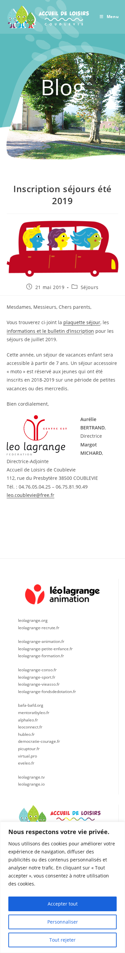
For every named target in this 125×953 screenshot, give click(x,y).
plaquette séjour (81, 322)
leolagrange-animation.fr (41, 641)
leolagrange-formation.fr (41, 656)
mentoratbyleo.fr (33, 712)
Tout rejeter (62, 940)
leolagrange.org (33, 620)
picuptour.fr (29, 749)
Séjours (90, 287)
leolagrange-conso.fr (37, 670)
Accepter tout (63, 904)
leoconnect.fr (30, 727)
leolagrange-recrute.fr (38, 628)
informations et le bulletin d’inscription (50, 331)
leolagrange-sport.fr (36, 677)
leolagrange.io (31, 784)
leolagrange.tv (31, 777)
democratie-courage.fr (39, 741)
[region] (62, 887)
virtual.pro (27, 756)
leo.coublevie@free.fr (30, 495)
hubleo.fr (26, 734)
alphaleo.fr (28, 720)
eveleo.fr (26, 763)
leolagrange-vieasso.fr (39, 684)
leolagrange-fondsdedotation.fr (47, 691)
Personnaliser (62, 922)
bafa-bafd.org (30, 705)
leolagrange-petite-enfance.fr (45, 649)
